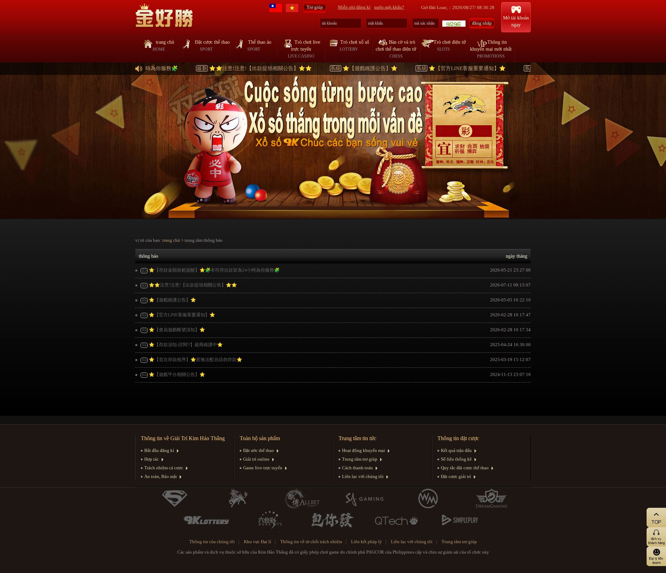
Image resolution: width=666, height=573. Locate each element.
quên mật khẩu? (389, 7)
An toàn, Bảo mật (160, 476)
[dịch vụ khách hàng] (644, 537)
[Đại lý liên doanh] (644, 556)
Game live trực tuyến (262, 467)
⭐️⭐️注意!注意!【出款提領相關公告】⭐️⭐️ (230, 68)
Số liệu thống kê (456, 459)
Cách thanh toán (357, 467)
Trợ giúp (315, 7)
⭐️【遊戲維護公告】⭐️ (340, 68)
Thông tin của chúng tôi (212, 541)
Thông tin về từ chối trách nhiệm (311, 541)
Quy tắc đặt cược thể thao (465, 467)
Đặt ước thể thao (258, 450)
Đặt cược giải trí (456, 476)
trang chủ (171, 240)
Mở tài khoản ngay (516, 21)
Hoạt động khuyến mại (363, 450)
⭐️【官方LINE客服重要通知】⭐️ (437, 68)
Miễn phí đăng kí (354, 7)
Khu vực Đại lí (257, 541)
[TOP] (644, 517)
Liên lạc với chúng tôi (363, 476)
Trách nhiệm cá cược (163, 467)
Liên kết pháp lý (366, 541)
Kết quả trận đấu (456, 450)
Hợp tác (151, 459)
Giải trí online (256, 459)
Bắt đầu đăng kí (159, 450)
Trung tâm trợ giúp (359, 459)
